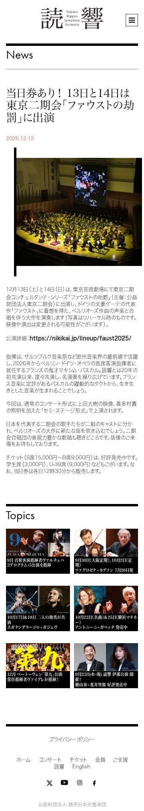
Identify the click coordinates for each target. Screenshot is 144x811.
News (19, 54)
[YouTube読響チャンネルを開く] (64, 784)
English (81, 766)
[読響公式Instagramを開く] (79, 784)
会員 (100, 759)
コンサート (50, 759)
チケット (78, 759)
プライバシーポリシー (72, 739)
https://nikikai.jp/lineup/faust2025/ (81, 338)
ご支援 (120, 759)
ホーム (23, 759)
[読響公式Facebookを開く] (94, 784)
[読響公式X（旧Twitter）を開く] (49, 784)
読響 (59, 766)
